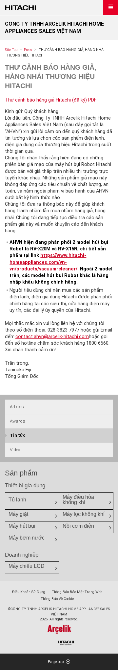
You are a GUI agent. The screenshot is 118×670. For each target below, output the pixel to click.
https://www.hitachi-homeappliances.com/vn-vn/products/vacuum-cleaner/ (48, 262)
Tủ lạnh (17, 499)
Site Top (11, 50)
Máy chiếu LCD (27, 566)
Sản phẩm (21, 473)
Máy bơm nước (27, 538)
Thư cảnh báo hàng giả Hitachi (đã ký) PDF (50, 100)
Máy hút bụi (22, 526)
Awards (17, 421)
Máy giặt (18, 514)
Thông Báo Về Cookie (57, 599)
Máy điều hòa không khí (78, 499)
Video (15, 449)
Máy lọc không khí (84, 514)
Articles (17, 406)
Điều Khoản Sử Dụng (28, 592)
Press (28, 50)
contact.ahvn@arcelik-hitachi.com (52, 336)
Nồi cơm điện (78, 526)
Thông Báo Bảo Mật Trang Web (77, 592)
